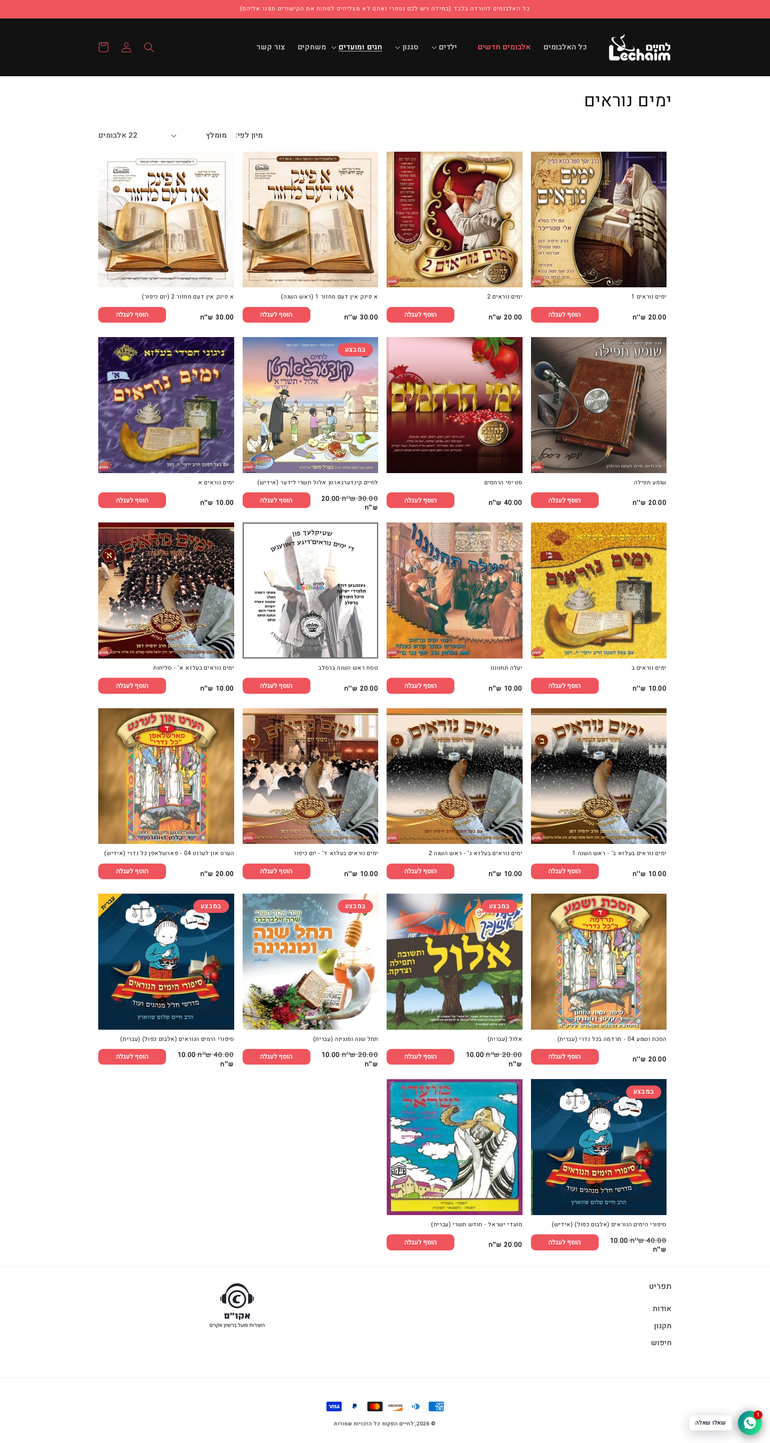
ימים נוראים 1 (649, 297)
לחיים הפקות (398, 1423)
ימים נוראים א (216, 483)
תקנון (663, 1326)
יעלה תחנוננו (506, 668)
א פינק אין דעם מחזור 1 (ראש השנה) (329, 297)
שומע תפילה (650, 483)
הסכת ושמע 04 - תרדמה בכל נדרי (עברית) (612, 1039)
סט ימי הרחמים (503, 483)
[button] (452, 47)
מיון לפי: (249, 135)
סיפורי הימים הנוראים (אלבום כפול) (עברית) (177, 1039)
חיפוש (661, 1342)
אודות (662, 1308)
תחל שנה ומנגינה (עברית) (345, 1039)
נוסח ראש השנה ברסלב (348, 668)
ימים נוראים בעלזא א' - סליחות (193, 668)
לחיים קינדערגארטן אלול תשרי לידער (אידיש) (317, 483)
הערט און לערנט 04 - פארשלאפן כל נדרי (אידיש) (169, 854)
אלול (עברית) (505, 1039)
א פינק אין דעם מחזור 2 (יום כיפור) (188, 297)
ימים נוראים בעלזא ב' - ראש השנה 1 (619, 854)
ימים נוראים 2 (505, 297)
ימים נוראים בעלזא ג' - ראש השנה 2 (476, 854)
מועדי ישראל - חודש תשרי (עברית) (476, 1225)
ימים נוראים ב (649, 668)
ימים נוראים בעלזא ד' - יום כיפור (336, 854)
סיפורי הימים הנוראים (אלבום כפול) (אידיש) (609, 1225)
